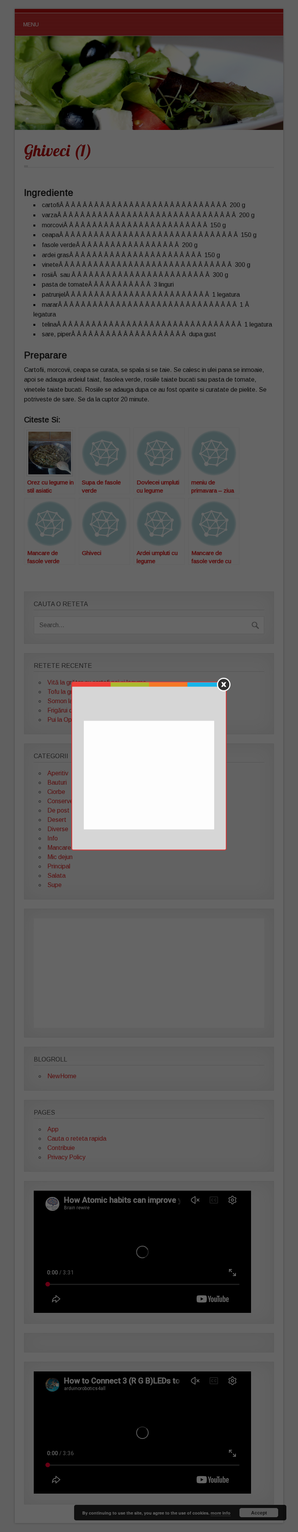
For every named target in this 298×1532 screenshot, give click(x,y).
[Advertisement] (150, 775)
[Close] (223, 685)
